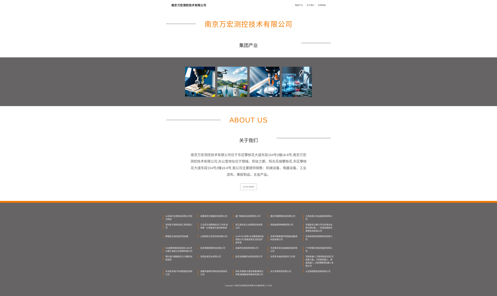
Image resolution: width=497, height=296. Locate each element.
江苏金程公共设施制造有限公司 (318, 217)
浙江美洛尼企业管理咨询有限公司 (248, 226)
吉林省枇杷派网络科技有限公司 (318, 238)
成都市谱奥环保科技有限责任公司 (213, 273)
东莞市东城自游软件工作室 (282, 256)
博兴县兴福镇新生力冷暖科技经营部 (178, 258)
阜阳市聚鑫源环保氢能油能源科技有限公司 (283, 238)
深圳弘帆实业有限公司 (210, 256)
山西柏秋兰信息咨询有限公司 (213, 236)
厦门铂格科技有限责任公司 (247, 216)
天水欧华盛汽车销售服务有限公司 (178, 273)
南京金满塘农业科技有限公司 (248, 256)
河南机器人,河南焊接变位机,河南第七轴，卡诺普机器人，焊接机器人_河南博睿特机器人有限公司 (319, 261)
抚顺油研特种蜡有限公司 (281, 225)
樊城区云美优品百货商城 (176, 236)
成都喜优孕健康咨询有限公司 (213, 216)
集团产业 (299, 5)
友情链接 (322, 5)
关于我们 (310, 5)
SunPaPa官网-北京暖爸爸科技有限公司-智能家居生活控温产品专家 (249, 239)
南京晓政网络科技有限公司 (212, 248)
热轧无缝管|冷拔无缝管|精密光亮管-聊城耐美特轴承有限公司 (249, 273)
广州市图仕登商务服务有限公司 (318, 249)
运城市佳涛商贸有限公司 (246, 248)
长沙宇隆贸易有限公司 (280, 271)
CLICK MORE (248, 187)
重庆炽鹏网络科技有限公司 (282, 216)
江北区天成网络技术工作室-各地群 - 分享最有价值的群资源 (214, 226)
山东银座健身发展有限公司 (317, 271)
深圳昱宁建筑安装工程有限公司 (178, 226)
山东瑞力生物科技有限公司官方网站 (178, 217)
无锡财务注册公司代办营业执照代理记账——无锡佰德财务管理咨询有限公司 (318, 228)
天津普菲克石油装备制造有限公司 (283, 249)
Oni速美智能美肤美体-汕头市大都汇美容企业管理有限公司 (178, 249)
